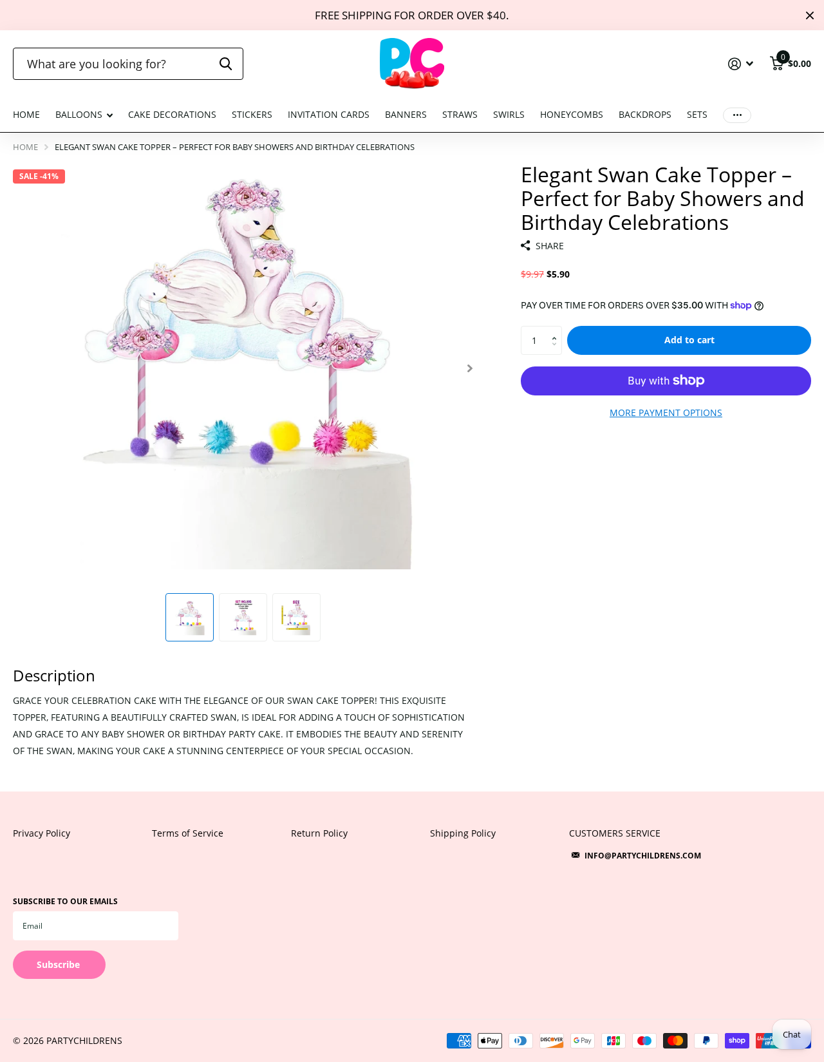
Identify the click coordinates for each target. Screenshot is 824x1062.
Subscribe (59, 964)
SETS (697, 114)
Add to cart (689, 340)
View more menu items (737, 115)
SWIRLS (509, 114)
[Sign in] (741, 64)
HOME (26, 114)
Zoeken (225, 64)
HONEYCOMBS (571, 114)
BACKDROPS (645, 114)
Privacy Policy (41, 833)
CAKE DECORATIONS (172, 114)
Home (25, 147)
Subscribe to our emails (65, 901)
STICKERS (252, 114)
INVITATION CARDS (329, 114)
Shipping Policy (463, 833)
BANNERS (406, 114)
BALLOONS (78, 114)
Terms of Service (187, 833)
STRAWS (460, 114)
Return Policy (319, 833)
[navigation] (189, 617)
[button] (469, 368)
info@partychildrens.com (643, 855)
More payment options (666, 412)
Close (810, 15)
